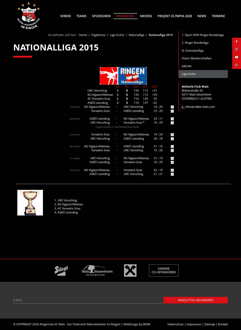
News (202, 16)
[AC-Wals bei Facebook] (236, 41)
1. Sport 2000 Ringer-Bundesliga (203, 35)
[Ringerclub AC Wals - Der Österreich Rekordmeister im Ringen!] (28, 15)
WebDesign (131, 324)
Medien (146, 16)
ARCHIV (186, 66)
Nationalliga (136, 35)
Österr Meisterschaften (196, 58)
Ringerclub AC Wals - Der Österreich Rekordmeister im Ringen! (80, 324)
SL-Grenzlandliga (193, 50)
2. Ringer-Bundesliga (195, 42)
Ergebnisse (125, 16)
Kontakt (223, 324)
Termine (218, 16)
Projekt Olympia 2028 (175, 16)
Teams (81, 16)
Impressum (194, 324)
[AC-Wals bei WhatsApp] (236, 65)
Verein (65, 16)
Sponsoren (101, 16)
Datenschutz (176, 324)
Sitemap (209, 324)
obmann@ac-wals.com (200, 106)
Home (83, 35)
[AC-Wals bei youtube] (236, 57)
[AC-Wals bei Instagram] (236, 49)
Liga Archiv (117, 35)
